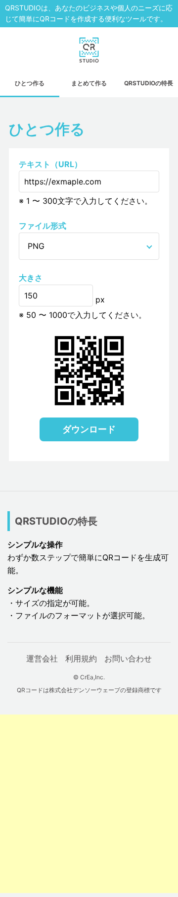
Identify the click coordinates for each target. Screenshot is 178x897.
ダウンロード (89, 429)
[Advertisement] (89, 804)
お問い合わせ (128, 658)
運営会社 (42, 658)
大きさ (31, 278)
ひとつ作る (29, 83)
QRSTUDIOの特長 (148, 83)
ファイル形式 (42, 226)
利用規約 (81, 658)
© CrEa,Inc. (89, 677)
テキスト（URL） (50, 164)
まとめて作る (89, 83)
